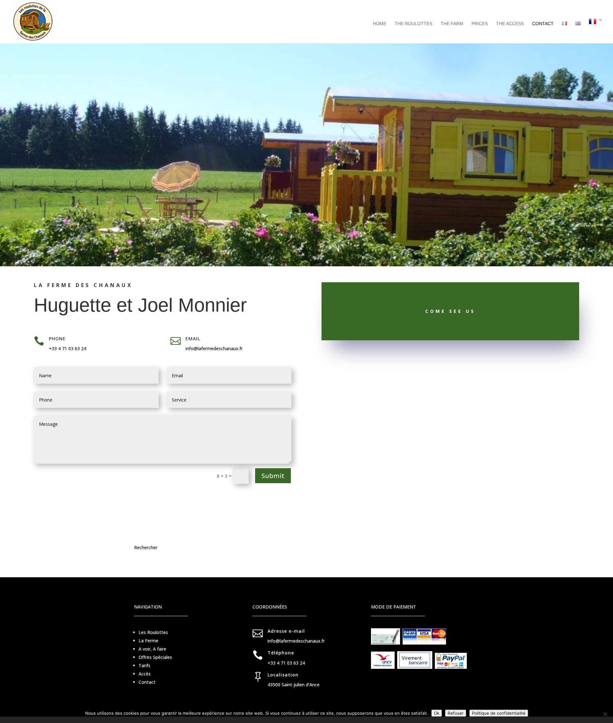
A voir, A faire (152, 649)
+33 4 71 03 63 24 (67, 348)
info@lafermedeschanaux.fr (214, 348)
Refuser (456, 713)
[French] (596, 30)
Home (379, 23)
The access (510, 23)
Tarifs (144, 665)
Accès (145, 674)
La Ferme (148, 641)
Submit (272, 475)
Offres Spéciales (155, 657)
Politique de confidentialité (499, 713)
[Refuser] (605, 714)
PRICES (480, 23)
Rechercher (145, 547)
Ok (436, 713)
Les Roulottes (153, 632)
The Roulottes (413, 23)
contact (543, 23)
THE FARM (452, 23)
